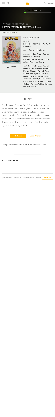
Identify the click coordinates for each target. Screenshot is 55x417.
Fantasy (47, 44)
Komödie (27, 44)
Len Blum (37, 54)
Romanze (37, 44)
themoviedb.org (11, 32)
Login (51, 3)
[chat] (45, 3)
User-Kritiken (35, 136)
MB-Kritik (18, 136)
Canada (27, 46)
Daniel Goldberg (37, 62)
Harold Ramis (37, 59)
